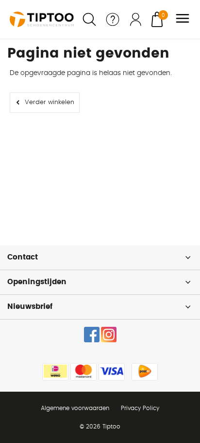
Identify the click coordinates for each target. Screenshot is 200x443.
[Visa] (112, 372)
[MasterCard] (83, 372)
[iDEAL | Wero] (55, 372)
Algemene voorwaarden (75, 408)
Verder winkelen (49, 102)
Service (112, 19)
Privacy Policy (140, 408)
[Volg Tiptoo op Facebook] (92, 334)
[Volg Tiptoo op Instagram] (109, 334)
